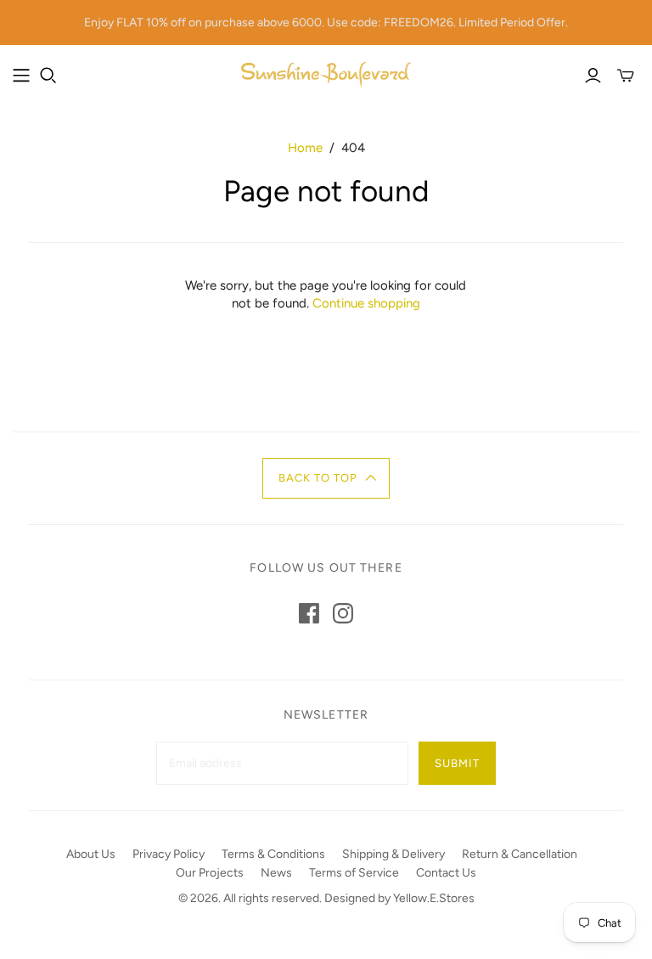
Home (305, 147)
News (276, 873)
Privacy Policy (168, 854)
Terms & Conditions (273, 854)
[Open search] (48, 75)
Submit (457, 763)
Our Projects (210, 873)
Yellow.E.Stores (434, 898)
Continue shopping (366, 303)
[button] (326, 478)
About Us (90, 854)
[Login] (593, 75)
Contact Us (446, 873)
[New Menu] (21, 75)
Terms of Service (354, 873)
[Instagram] (343, 613)
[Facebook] (309, 613)
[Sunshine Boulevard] (326, 75)
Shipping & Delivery (393, 854)
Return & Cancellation (519, 854)
